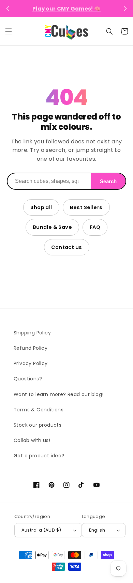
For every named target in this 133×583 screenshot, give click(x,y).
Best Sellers (86, 207)
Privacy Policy (31, 363)
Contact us (66, 247)
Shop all (41, 207)
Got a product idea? (39, 455)
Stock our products (37, 425)
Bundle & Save (52, 227)
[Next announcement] (125, 8)
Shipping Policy (32, 332)
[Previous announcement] (7, 8)
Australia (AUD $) (41, 530)
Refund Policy (30, 348)
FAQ (95, 227)
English (97, 530)
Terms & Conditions (38, 409)
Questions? (28, 378)
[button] (8, 31)
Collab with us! (32, 440)
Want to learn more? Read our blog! (59, 394)
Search (108, 181)
